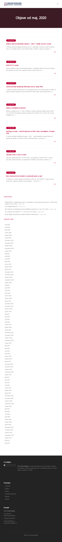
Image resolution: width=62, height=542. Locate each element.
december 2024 (9, 272)
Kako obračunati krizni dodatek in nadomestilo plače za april (24, 176)
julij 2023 (7, 314)
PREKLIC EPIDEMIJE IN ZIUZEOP (16, 108)
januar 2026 (8, 238)
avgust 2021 (8, 375)
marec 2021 (8, 388)
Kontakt (7, 499)
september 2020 (9, 404)
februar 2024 (8, 298)
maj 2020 (7, 414)
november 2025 (9, 243)
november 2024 (9, 275)
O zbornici (7, 486)
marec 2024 (8, 296)
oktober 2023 (8, 309)
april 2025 (7, 261)
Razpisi (7, 491)
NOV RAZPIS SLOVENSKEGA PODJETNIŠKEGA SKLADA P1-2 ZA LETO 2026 (26, 209)
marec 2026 (8, 233)
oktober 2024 (8, 277)
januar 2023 (8, 330)
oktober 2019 (8, 432)
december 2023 (9, 304)
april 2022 (7, 354)
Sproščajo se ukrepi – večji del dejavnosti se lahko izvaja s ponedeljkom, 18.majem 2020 (30, 132)
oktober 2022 (8, 338)
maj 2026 (7, 227)
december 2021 (9, 364)
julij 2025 (7, 254)
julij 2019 (7, 440)
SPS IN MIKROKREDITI (11, 206)
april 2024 (7, 293)
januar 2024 (8, 301)
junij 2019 (7, 443)
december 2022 (9, 333)
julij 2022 (7, 346)
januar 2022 (8, 361)
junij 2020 (7, 411)
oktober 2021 (8, 369)
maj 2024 (7, 290)
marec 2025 (8, 264)
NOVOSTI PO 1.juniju (12, 65)
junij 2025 (7, 256)
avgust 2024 (8, 283)
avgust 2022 (8, 343)
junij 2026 (7, 225)
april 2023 (7, 322)
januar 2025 (8, 269)
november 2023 (9, 306)
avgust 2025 (8, 251)
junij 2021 (7, 380)
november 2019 (9, 430)
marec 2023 (8, 325)
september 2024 (9, 280)
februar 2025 (8, 267)
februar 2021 (8, 390)
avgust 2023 (8, 311)
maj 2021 (7, 383)
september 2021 (9, 372)
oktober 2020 (8, 401)
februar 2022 (8, 359)
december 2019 (9, 427)
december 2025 (9, 240)
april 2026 (7, 230)
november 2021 (9, 367)
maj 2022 (7, 351)
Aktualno (7, 496)
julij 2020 (7, 409)
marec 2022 (8, 356)
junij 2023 (7, 317)
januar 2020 (8, 425)
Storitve (7, 489)
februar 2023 (8, 327)
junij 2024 (7, 288)
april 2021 (7, 385)
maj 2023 (7, 319)
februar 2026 (8, 235)
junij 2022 (7, 348)
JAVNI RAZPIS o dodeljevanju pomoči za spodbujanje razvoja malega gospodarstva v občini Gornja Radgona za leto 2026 (31, 203)
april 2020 (7, 417)
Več (55, 52)
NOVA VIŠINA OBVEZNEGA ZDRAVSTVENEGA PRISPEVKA (21, 214)
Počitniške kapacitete (10, 494)
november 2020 (9, 398)
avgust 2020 (8, 406)
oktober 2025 (8, 246)
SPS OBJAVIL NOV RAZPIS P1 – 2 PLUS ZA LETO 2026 (20, 212)
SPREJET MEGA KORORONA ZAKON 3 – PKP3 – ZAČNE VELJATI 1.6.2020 (28, 44)
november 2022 (9, 335)
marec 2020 (8, 419)
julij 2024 (7, 285)
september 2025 (9, 248)
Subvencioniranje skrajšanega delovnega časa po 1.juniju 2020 (24, 87)
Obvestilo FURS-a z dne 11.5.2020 (16, 155)
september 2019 (9, 435)
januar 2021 (8, 393)
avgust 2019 (8, 438)
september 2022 (9, 340)
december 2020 (9, 396)
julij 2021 (7, 377)
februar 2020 (8, 422)
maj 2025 (7, 259)
